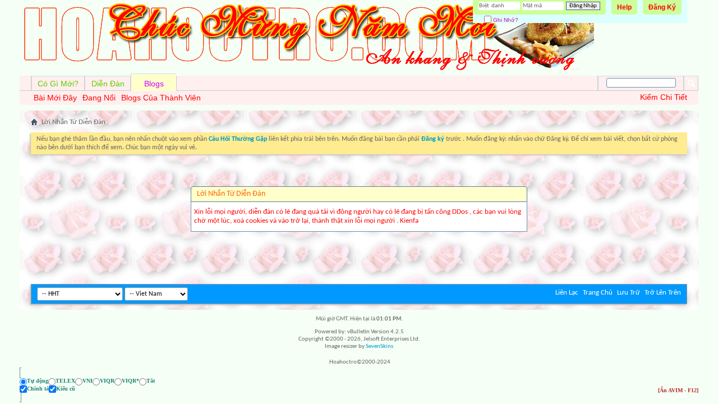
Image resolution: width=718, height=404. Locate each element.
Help (624, 7)
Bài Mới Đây (55, 97)
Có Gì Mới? (58, 83)
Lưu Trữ (628, 292)
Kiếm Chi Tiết (663, 97)
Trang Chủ (598, 292)
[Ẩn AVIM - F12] (678, 390)
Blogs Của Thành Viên (161, 97)
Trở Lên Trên (663, 292)
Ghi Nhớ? (504, 20)
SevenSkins (379, 346)
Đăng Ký (662, 7)
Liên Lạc (566, 292)
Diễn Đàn (108, 83)
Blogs (154, 83)
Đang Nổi (99, 97)
